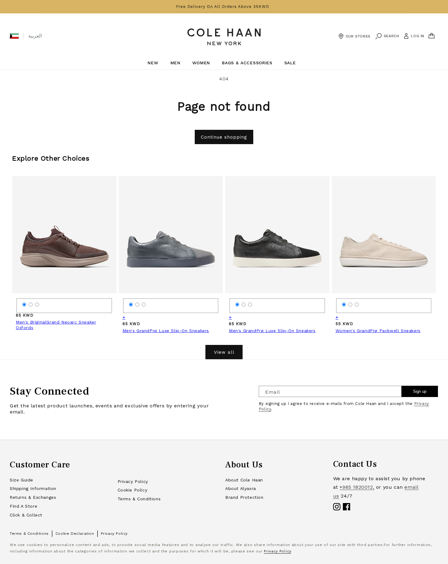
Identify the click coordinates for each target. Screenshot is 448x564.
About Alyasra (240, 488)
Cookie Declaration (74, 533)
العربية (35, 36)
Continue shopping (224, 137)
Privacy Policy (133, 481)
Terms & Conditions (139, 498)
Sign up (419, 391)
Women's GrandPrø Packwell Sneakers (378, 330)
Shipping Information (33, 488)
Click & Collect (26, 515)
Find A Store (23, 506)
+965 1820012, (357, 487)
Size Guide (21, 479)
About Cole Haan (244, 479)
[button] (14, 36)
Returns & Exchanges (33, 497)
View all (224, 352)
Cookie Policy (133, 490)
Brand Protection (244, 497)
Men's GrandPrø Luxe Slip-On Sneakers (166, 330)
